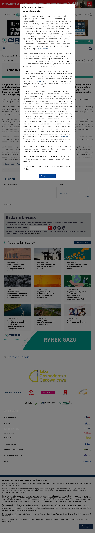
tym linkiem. (43, 49)
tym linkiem (37, 81)
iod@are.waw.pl (64, 136)
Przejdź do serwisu (47, 176)
